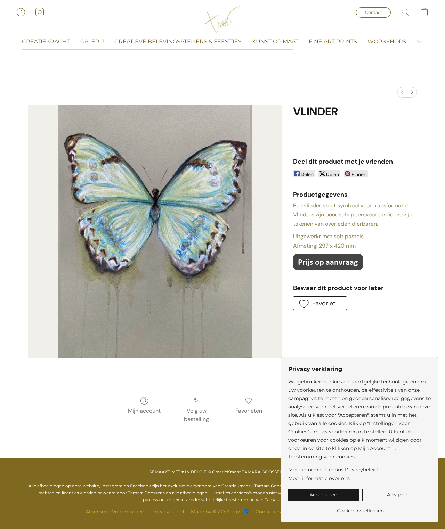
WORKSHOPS (386, 41)
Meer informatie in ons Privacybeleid (333, 469)
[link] (360, 508)
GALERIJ (92, 41)
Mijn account (144, 410)
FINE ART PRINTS (333, 41)
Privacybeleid (167, 512)
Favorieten (248, 410)
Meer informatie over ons (319, 478)
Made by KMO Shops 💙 (220, 512)
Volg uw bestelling (196, 415)
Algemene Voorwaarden (115, 512)
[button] (222, 19)
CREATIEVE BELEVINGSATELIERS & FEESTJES (178, 41)
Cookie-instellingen (279, 512)
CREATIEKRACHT (46, 41)
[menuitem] (402, 92)
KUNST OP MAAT (275, 41)
